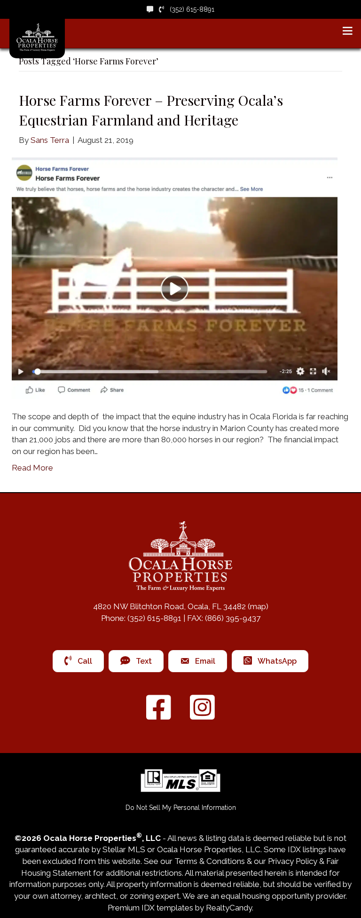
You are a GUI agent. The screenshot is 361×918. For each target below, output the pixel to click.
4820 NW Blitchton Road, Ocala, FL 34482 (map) (180, 606)
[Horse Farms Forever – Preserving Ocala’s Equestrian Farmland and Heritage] (174, 277)
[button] (181, 807)
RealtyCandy (229, 907)
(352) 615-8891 (189, 9)
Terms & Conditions (209, 861)
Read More (32, 467)
